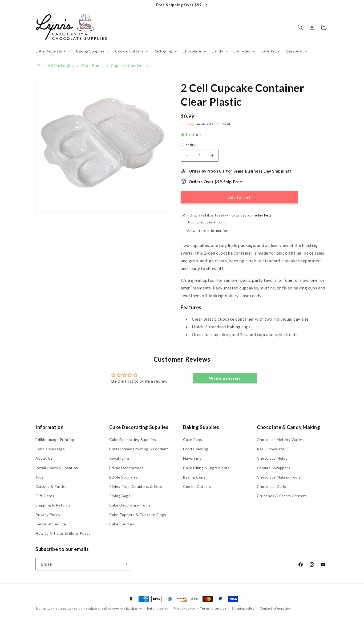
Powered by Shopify (127, 608)
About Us (44, 458)
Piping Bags (120, 496)
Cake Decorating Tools (130, 505)
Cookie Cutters (197, 486)
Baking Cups (194, 477)
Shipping (187, 124)
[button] (52, 51)
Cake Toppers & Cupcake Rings (137, 514)
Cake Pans (192, 440)
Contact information (275, 608)
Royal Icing (119, 458)
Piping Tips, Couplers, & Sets (135, 486)
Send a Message (50, 449)
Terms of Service (50, 524)
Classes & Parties (51, 486)
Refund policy (157, 608)
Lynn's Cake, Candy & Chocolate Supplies (79, 608)
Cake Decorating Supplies (132, 440)
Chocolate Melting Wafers (280, 440)
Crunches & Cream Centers (282, 496)
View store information (207, 230)
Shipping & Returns (53, 505)
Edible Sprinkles (123, 477)
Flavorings (192, 458)
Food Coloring (195, 449)
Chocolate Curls (271, 486)
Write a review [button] (224, 377)
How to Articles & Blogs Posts (62, 533)
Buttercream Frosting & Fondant (138, 449)
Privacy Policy (47, 514)
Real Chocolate (270, 449)
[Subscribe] (125, 564)
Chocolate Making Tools (279, 477)
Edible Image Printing (54, 440)
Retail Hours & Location (56, 467)
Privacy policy (184, 608)
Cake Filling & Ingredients (206, 467)
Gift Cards (44, 496)
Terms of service (213, 608)
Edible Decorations (126, 467)
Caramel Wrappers (273, 467)
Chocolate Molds (272, 458)
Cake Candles (121, 524)
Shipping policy (243, 608)
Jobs (39, 477)
